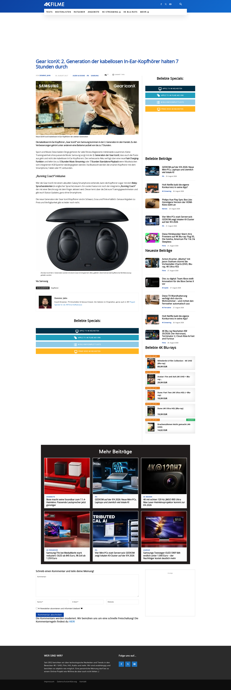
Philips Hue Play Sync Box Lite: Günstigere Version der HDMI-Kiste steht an (177, 202)
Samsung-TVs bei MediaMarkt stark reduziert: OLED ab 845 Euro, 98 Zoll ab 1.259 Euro (66, 556)
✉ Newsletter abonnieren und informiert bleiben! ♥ (60, 608)
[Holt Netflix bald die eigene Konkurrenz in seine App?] (152, 188)
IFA (88, 75)
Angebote (50, 497)
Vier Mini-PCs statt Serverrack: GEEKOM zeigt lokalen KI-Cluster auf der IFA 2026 (178, 219)
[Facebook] (161, 4)
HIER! (72, 622)
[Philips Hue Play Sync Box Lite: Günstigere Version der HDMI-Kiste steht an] (152, 203)
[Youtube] (170, 4)
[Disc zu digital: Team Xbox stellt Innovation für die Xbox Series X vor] (152, 282)
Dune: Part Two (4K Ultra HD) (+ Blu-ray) (174, 393)
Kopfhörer (55, 288)
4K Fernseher (166, 307)
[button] (181, 4)
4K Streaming (166, 191)
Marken (164, 209)
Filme (164, 246)
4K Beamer (147, 497)
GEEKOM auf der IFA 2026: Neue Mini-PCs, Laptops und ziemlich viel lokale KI (178, 169)
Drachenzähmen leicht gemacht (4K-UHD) (174, 425)
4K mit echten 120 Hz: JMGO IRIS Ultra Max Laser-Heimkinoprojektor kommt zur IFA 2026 (164, 502)
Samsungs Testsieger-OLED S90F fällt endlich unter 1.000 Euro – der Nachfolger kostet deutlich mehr (161, 556)
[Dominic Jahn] (45, 302)
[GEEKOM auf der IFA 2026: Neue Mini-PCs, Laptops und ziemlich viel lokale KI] (152, 171)
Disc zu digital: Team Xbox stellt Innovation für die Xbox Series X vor (178, 281)
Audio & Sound (79, 75)
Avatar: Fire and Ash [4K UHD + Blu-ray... (173, 378)
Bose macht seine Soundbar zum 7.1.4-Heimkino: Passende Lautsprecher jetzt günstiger (66, 502)
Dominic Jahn (45, 75)
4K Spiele (165, 288)
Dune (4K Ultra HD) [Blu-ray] (170, 408)
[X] (165, 4)
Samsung (95, 75)
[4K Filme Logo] (58, 4)
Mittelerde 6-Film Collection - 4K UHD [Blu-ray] (174, 362)
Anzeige (146, 550)
